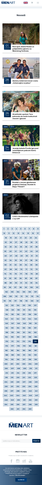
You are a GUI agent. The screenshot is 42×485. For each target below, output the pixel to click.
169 (35, 337)
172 (18, 341)
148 (18, 323)
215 (24, 373)
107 (35, 292)
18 (6, 238)
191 (24, 355)
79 (32, 274)
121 (38, 301)
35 (21, 247)
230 (6, 386)
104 (18, 292)
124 (18, 305)
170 (6, 341)
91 (21, 283)
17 (38, 233)
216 (29, 373)
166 (18, 337)
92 (26, 283)
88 (5, 283)
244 (17, 395)
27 (16, 242)
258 (30, 404)
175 (35, 341)
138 (29, 314)
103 (12, 292)
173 (24, 341)
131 (24, 310)
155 (24, 328)
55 (16, 260)
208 (18, 368)
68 (11, 269)
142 (18, 319)
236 (5, 391)
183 (12, 350)
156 (29, 328)
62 (16, 265)
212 (6, 373)
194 (6, 359)
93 (31, 283)
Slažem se (21, 479)
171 (12, 341)
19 (11, 238)
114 (37, 296)
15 (28, 233)
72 (31, 269)
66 (37, 265)
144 (29, 319)
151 (36, 323)
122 (6, 305)
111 (21, 296)
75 (10, 274)
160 (18, 332)
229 (36, 382)
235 (36, 386)
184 (18, 350)
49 (22, 256)
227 (24, 382)
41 (16, 251)
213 (12, 373)
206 (6, 368)
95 (5, 287)
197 (24, 359)
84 (21, 278)
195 (12, 359)
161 (24, 332)
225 (12, 382)
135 (12, 314)
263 (30, 409)
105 (24, 292)
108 (4, 296)
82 (10, 278)
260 (12, 409)
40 (10, 251)
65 (31, 265)
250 (18, 400)
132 (29, 310)
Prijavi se (36, 441)
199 (35, 359)
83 (15, 278)
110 (16, 296)
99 (26, 287)
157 (35, 328)
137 (24, 314)
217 (35, 373)
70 (21, 269)
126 (29, 305)
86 (31, 278)
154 (18, 328)
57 (26, 260)
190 (18, 355)
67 (5, 269)
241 (36, 391)
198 (30, 359)
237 (12, 391)
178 (18, 346)
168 (30, 337)
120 (32, 301)
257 (24, 404)
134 (6, 314)
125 (24, 305)
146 (6, 323)
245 (24, 395)
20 (16, 238)
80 (37, 274)
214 (18, 373)
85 (26, 278)
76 (16, 274)
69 (16, 269)
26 (11, 242)
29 (26, 242)
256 (18, 404)
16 (33, 233)
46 (5, 256)
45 (37, 251)
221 (24, 377)
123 (12, 305)
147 (12, 323)
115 (5, 301)
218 (6, 377)
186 (29, 350)
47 (11, 256)
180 (30, 346)
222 (29, 377)
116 (10, 301)
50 (27, 256)
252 (30, 400)
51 (32, 256)
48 (16, 256)
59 (36, 260)
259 (36, 404)
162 (29, 332)
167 (24, 337)
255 (12, 404)
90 (16, 283)
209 (24, 368)
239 (24, 391)
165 (12, 337)
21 (20, 238)
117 (15, 301)
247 (36, 395)
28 (21, 242)
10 (4, 233)
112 (27, 296)
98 (21, 287)
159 (12, 332)
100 (31, 287)
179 (24, 346)
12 (13, 233)
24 (36, 238)
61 (10, 265)
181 (36, 346)
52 (37, 256)
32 (5, 247)
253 (36, 400)
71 (26, 269)
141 (12, 319)
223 (35, 377)
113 (32, 296)
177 (12, 346)
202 (17, 364)
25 (6, 242)
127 (35, 305)
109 (10, 296)
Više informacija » (20, 475)
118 (21, 301)
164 (6, 337)
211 (36, 368)
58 (31, 260)
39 (5, 251)
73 (37, 269)
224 (5, 382)
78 (26, 274)
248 (6, 400)
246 (30, 395)
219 (12, 377)
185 (24, 350)
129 (12, 310)
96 (10, 287)
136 (18, 314)
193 (35, 355)
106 (29, 292)
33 (11, 247)
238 (18, 391)
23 (31, 238)
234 (29, 386)
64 (26, 265)
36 (26, 247)
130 (18, 310)
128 (7, 310)
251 (24, 400)
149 (24, 323)
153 (12, 328)
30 (31, 242)
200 (5, 364)
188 (6, 355)
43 (26, 251)
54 (11, 260)
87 (37, 278)
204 (30, 364)
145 (35, 319)
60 (5, 265)
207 (12, 368)
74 (5, 274)
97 (15, 287)
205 (36, 364)
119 (26, 301)
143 (23, 319)
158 (6, 332)
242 (5, 395)
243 (11, 395)
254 (5, 404)
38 (36, 247)
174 (29, 341)
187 (35, 350)
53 (5, 260)
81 (5, 278)
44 (31, 251)
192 (29, 355)
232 (18, 386)
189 (12, 355)
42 (21, 251)
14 (23, 233)
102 (6, 292)
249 (12, 400)
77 (21, 274)
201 (12, 364)
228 (30, 382)
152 (6, 328)
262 (24, 409)
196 (18, 359)
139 (35, 314)
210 (30, 368)
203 (23, 364)
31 (36, 242)
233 (23, 386)
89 (11, 283)
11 (8, 233)
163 (35, 332)
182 (6, 350)
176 (6, 346)
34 (16, 247)
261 (18, 409)
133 (35, 310)
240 (30, 391)
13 (18, 233)
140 (6, 319)
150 (30, 323)
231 (12, 386)
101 (37, 287)
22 (26, 238)
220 (18, 377)
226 (18, 382)
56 (21, 260)
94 (37, 283)
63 (21, 265)
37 (31, 247)
